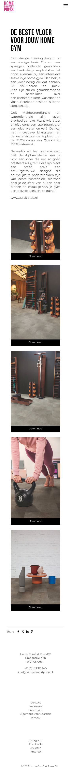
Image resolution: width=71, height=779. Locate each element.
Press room (35, 710)
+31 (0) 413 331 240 (35, 668)
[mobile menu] (65, 6)
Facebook (35, 744)
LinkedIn (35, 747)
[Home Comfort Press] (9, 6)
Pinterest (35, 751)
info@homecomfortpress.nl (35, 672)
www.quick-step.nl (24, 197)
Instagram (35, 740)
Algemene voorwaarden (35, 713)
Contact (36, 702)
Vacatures (35, 706)
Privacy (35, 717)
